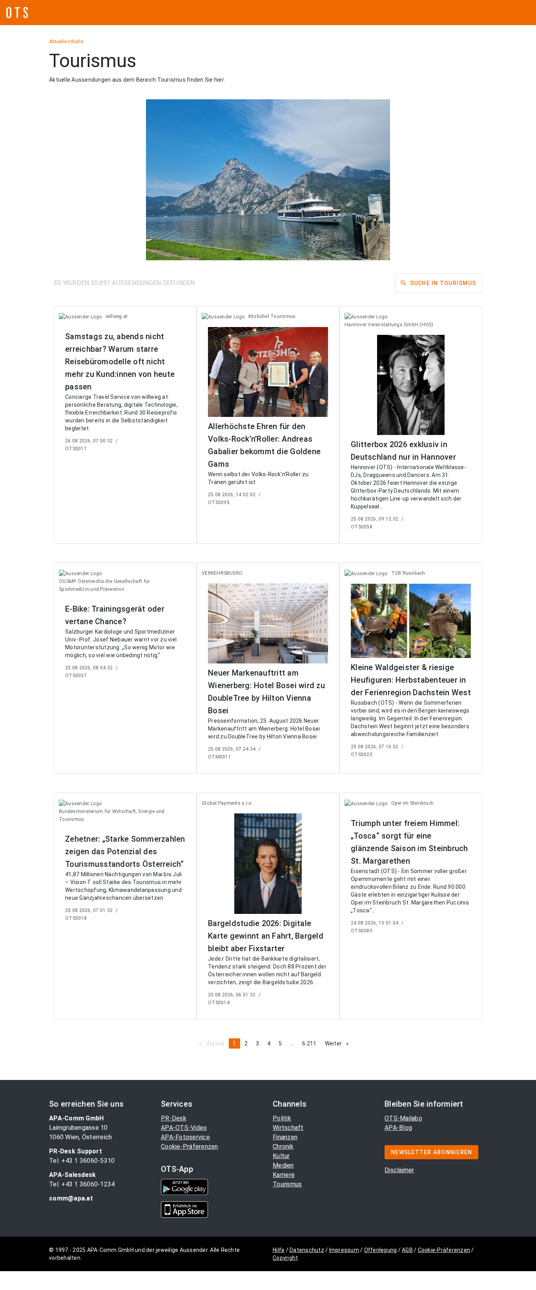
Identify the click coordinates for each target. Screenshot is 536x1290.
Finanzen (285, 1137)
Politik (282, 1118)
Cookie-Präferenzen (189, 1146)
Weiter (339, 1043)
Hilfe (278, 1250)
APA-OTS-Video (184, 1127)
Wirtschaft (288, 1127)
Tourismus (287, 1184)
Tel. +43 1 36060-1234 (82, 1184)
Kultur (281, 1156)
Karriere (284, 1175)
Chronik (283, 1146)
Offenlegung (380, 1250)
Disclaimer (399, 1170)
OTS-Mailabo (403, 1118)
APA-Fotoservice (185, 1137)
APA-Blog (398, 1127)
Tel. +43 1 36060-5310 (82, 1160)
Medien (283, 1165)
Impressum (344, 1250)
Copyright (285, 1258)
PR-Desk (173, 1118)
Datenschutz (307, 1250)
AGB (407, 1250)
